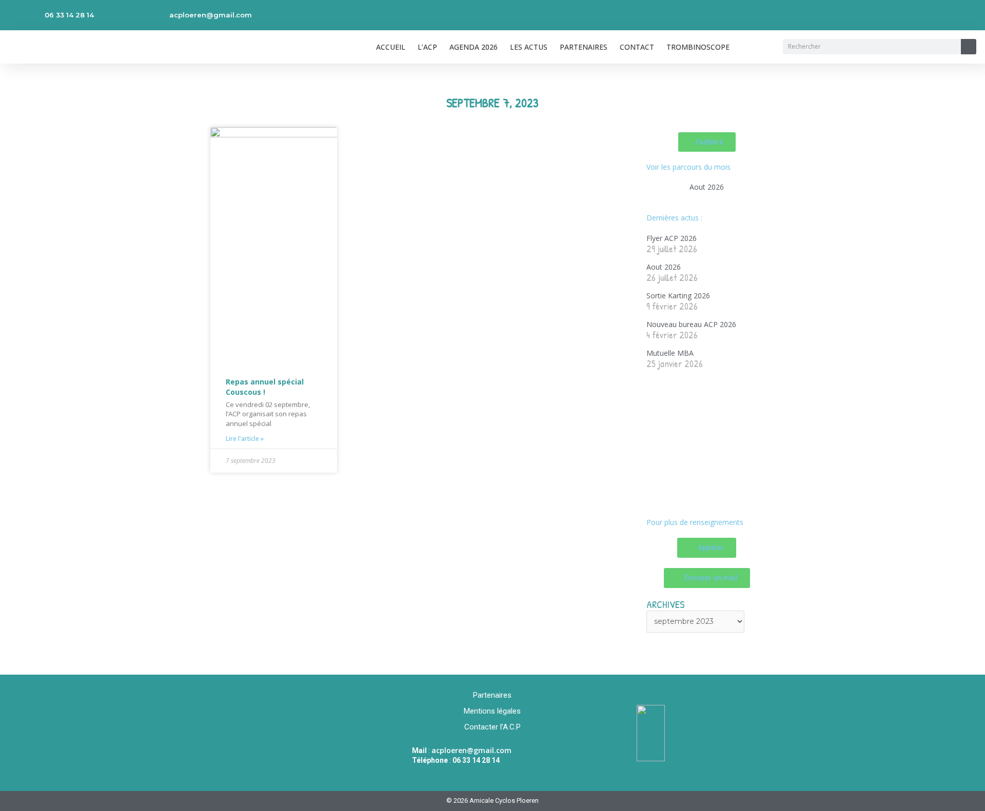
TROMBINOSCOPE (698, 47)
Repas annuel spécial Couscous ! (265, 387)
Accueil (390, 47)
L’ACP (427, 47)
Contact (637, 47)
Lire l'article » (245, 438)
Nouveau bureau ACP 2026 (691, 324)
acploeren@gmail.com (210, 15)
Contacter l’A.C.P (492, 727)
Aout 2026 (707, 187)
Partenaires (583, 47)
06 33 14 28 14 (69, 15)
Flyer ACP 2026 (671, 238)
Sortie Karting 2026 (678, 295)
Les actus (528, 47)
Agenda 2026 (473, 47)
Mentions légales (492, 711)
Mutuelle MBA (670, 353)
